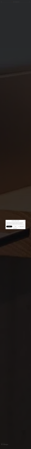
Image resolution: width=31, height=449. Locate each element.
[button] (24, 220)
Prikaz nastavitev (22, 226)
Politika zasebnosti (15, 228)
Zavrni (15, 226)
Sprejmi (9, 226)
